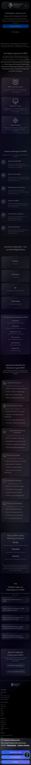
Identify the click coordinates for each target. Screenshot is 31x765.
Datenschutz (11, 745)
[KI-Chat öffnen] (27, 755)
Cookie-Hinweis (23, 745)
